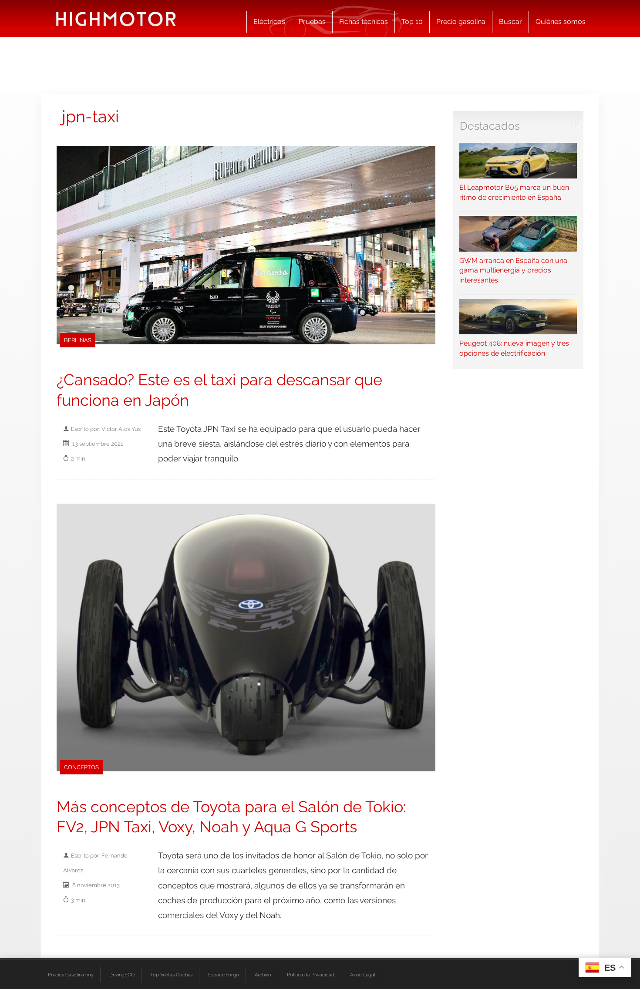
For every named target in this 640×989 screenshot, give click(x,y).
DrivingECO (122, 975)
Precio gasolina (460, 21)
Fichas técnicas (363, 21)
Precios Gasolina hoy (71, 975)
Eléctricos (269, 21)
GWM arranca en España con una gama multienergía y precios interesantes (513, 270)
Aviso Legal (362, 975)
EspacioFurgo (223, 975)
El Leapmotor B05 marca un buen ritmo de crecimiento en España (514, 192)
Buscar (510, 21)
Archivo (263, 975)
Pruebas (312, 21)
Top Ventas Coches (171, 975)
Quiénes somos (561, 21)
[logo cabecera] (116, 18)
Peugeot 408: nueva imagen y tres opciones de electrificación (514, 348)
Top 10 (412, 21)
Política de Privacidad (310, 975)
